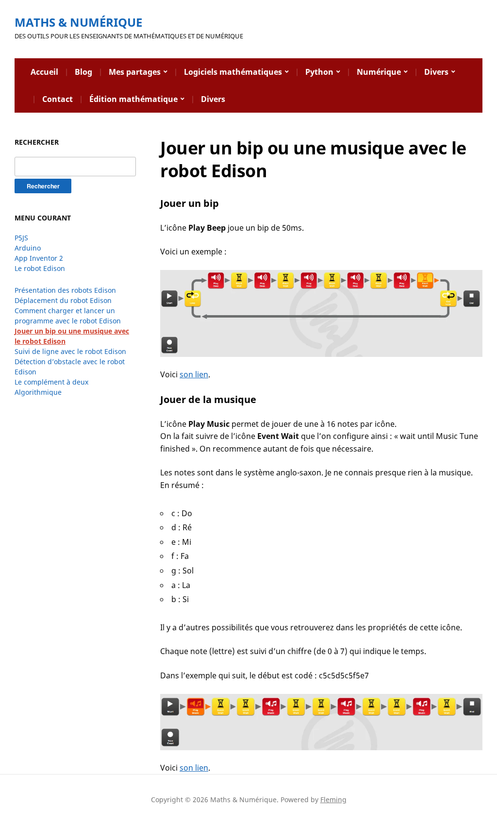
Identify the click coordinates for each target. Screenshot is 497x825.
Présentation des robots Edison (65, 290)
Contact (57, 99)
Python (319, 72)
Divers (436, 72)
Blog (83, 72)
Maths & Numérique (78, 22)
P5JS (21, 237)
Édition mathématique (133, 99)
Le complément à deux (51, 382)
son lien (194, 374)
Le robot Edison (40, 268)
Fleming (333, 799)
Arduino (28, 248)
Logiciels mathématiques (233, 72)
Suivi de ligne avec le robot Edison (70, 351)
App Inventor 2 (39, 258)
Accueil (44, 72)
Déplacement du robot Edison (63, 300)
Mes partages (135, 72)
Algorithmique (38, 392)
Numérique (379, 72)
